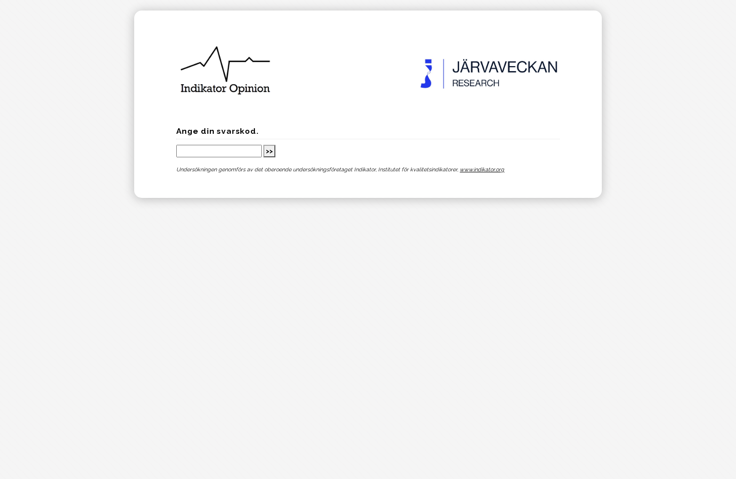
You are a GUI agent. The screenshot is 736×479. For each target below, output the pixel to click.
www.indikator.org (482, 169)
